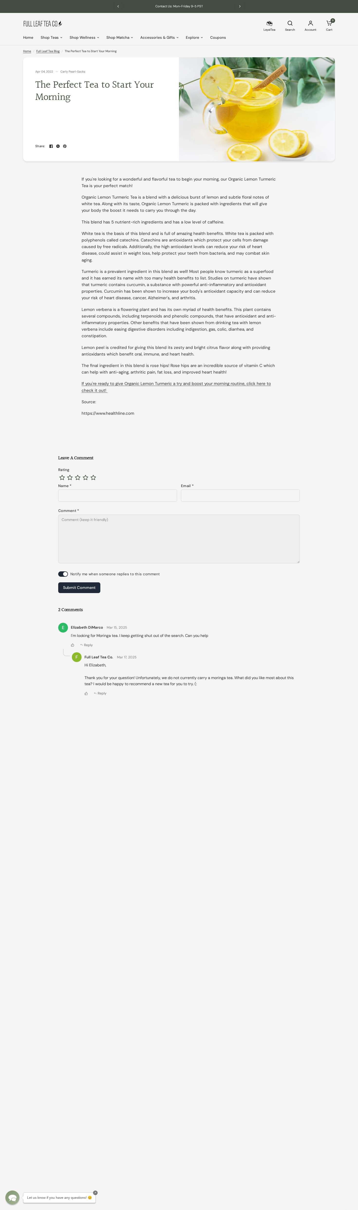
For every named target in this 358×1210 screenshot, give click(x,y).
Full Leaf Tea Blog (48, 51)
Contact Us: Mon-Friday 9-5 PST (179, 6)
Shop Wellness (82, 37)
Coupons (218, 37)
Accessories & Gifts (157, 37)
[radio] (62, 477)
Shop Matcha (117, 37)
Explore (192, 37)
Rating (64, 469)
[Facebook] (51, 146)
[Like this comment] (72, 645)
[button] (12, 1198)
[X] (58, 146)
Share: (40, 146)
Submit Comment (79, 587)
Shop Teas (50, 37)
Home (28, 37)
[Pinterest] (65, 146)
